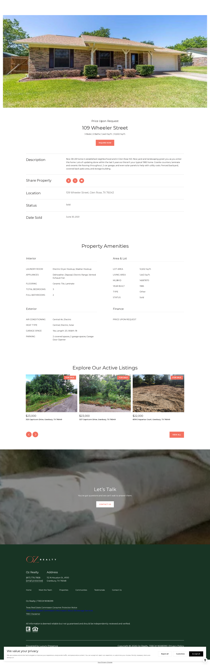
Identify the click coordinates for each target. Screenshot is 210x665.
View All (176, 435)
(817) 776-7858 (33, 578)
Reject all (165, 654)
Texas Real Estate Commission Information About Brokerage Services (59, 610)
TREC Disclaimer (33, 614)
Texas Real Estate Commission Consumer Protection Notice (51, 607)
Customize (180, 654)
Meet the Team (45, 590)
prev (29, 434)
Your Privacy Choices (105, 662)
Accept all (196, 654)
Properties (63, 590)
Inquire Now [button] (105, 143)
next (35, 434)
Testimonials (99, 590)
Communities (81, 590)
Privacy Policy (176, 646)
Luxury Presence (49, 646)
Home (28, 590)
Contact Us (117, 590)
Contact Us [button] (105, 504)
